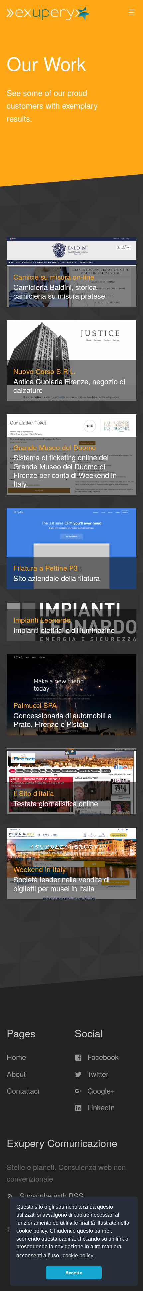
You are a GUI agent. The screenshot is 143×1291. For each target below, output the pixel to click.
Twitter (96, 1074)
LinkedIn (100, 1107)
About (16, 1074)
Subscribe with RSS (50, 1195)
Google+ (100, 1091)
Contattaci (23, 1091)
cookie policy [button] (78, 1255)
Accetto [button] (74, 1272)
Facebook (102, 1057)
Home (16, 1057)
